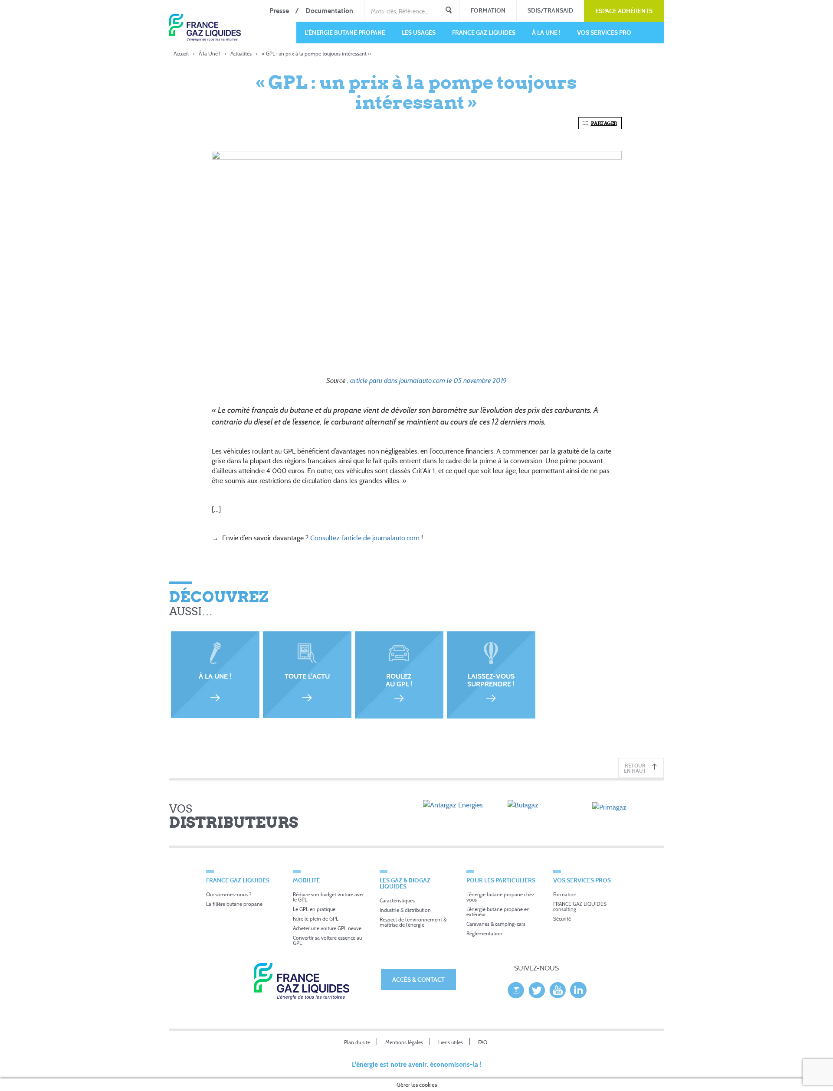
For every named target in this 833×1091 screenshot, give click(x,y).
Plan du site (357, 1042)
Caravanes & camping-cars (495, 924)
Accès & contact (418, 979)
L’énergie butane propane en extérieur (498, 912)
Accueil (181, 53)
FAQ (482, 1042)
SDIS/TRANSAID (550, 10)
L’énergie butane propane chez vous (500, 897)
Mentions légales (404, 1042)
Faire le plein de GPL (315, 918)
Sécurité (562, 918)
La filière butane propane (234, 904)
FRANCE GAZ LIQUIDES (483, 32)
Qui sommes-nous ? (228, 894)
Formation (488, 10)
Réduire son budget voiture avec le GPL (328, 897)
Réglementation (484, 933)
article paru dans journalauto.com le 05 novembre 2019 (428, 380)
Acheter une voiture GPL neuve (327, 928)
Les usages (419, 32)
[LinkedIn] (578, 988)
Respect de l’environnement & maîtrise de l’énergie (413, 922)
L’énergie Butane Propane (345, 32)
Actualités (241, 53)
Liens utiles (450, 1042)
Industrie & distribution (405, 910)
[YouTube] (557, 988)
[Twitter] (536, 988)
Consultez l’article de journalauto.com (365, 537)
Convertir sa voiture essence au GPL (327, 940)
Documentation (329, 11)
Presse (279, 11)
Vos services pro (604, 32)
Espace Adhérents (624, 10)
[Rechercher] (448, 11)
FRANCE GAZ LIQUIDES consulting (580, 906)
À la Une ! (546, 32)
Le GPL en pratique (314, 909)
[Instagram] (516, 988)
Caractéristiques (397, 900)
